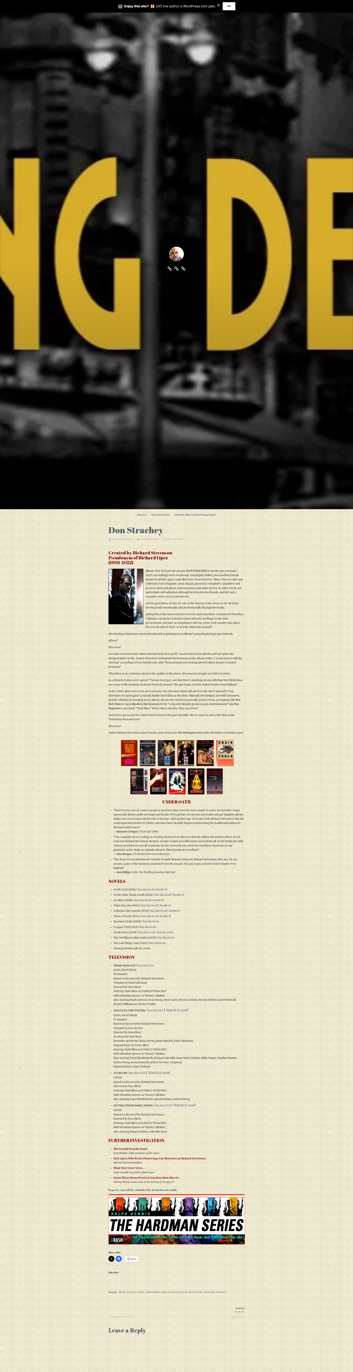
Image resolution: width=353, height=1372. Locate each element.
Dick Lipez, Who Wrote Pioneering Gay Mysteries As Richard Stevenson (159, 1158)
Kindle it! (161, 889)
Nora (149, 627)
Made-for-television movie (174, 1292)
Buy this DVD (146, 965)
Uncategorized (149, 539)
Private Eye (209, 1292)
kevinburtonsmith (122, 539)
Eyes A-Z (142, 515)
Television (221, 1292)
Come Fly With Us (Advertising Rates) (195, 515)
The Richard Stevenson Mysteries (151, 854)
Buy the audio (165, 932)
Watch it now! (177, 1010)
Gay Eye (140, 1292)
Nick (172, 627)
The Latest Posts (160, 515)
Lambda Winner (153, 1292)
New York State (196, 1292)
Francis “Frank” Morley (121, 1317)
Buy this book (146, 889)
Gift (229, 6)
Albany (122, 1292)
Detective (131, 1292)
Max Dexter (237, 1317)
